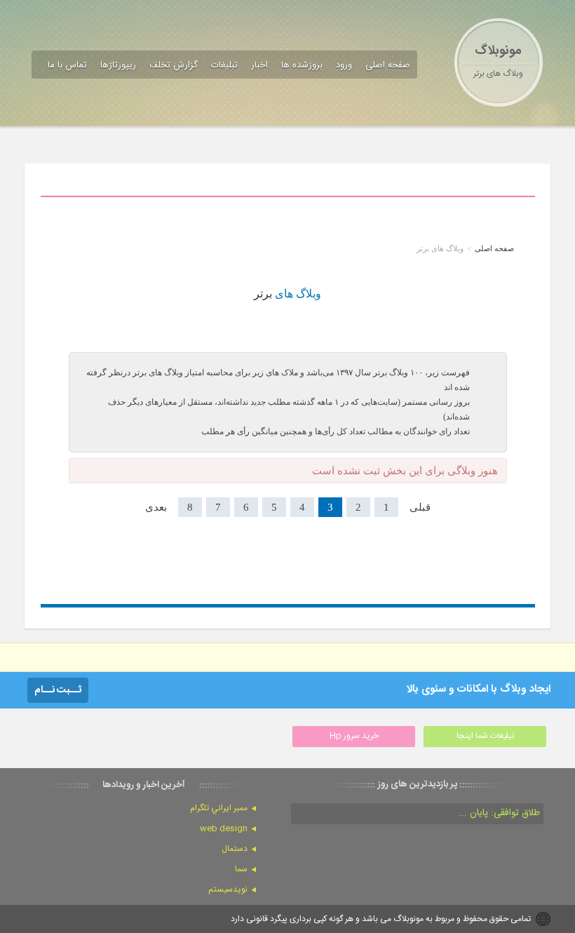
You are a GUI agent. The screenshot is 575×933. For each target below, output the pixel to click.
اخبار (259, 65)
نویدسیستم (228, 889)
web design (224, 828)
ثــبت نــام (57, 690)
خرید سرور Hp (354, 736)
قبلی (420, 507)
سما (241, 869)
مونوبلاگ (498, 51)
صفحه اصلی (387, 65)
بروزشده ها (302, 65)
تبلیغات (224, 65)
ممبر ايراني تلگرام (219, 808)
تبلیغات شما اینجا (485, 736)
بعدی (156, 507)
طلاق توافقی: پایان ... (499, 813)
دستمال (235, 849)
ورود (344, 65)
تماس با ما (67, 65)
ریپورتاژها (118, 65)
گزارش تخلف (173, 65)
